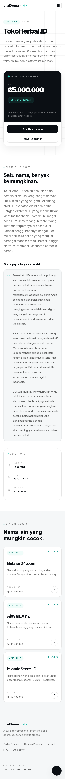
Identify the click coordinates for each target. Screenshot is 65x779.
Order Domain (11, 744)
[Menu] (58, 5)
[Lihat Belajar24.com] (54, 589)
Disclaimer (19, 749)
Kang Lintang (24, 769)
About (51, 744)
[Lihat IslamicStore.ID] (54, 695)
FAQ (5, 749)
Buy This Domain (32, 129)
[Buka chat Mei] (57, 771)
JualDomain (14, 5)
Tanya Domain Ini (32, 138)
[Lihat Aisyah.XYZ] (54, 642)
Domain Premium (33, 744)
